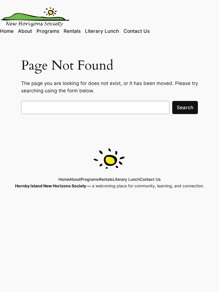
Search (185, 107)
